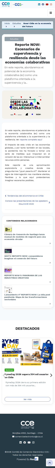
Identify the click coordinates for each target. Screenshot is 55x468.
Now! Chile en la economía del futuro (36, 25)
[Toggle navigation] (50, 12)
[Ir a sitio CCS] (18, 4)
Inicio (7, 23)
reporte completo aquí (31, 139)
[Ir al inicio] (6, 4)
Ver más (28, 399)
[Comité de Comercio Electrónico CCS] (27, 425)
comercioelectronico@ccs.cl (28, 436)
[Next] (51, 375)
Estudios (17, 23)
